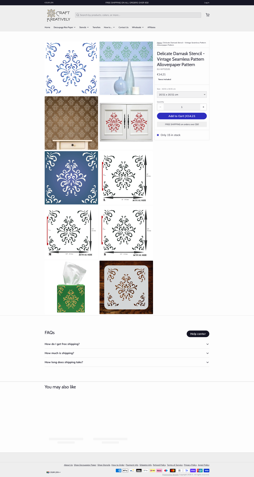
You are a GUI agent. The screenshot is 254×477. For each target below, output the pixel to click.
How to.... (108, 27)
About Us (68, 465)
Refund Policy (159, 465)
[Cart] (206, 15)
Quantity (160, 102)
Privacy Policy (190, 465)
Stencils (82, 27)
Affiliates (151, 27)
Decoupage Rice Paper (63, 27)
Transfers (96, 27)
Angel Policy (203, 465)
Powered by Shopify (170, 474)
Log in (206, 2)
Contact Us (123, 27)
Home (47, 27)
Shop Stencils (103, 465)
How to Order (118, 465)
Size (166, 89)
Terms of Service (175, 465)
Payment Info (132, 465)
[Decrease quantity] (160, 107)
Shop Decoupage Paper (85, 465)
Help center (198, 334)
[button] (182, 116)
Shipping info (145, 465)
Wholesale (136, 27)
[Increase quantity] (203, 107)
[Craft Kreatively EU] (58, 15)
